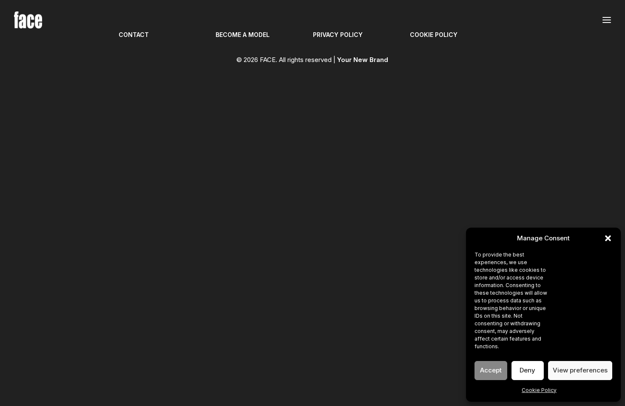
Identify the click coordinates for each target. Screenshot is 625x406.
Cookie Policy (539, 390)
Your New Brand (362, 60)
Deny (527, 370)
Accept (491, 370)
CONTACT (134, 34)
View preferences (580, 370)
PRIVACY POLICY (338, 34)
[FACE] (28, 19)
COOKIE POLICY (433, 34)
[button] (608, 238)
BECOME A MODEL (243, 34)
